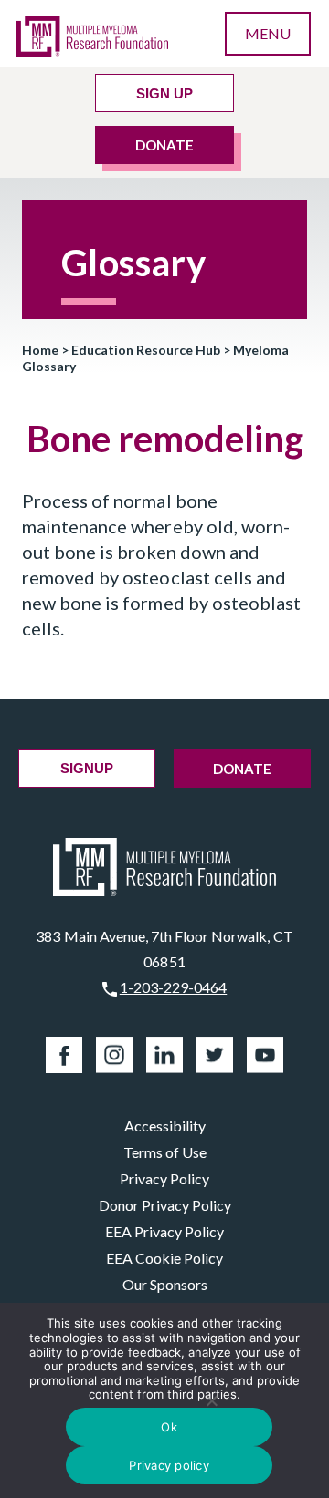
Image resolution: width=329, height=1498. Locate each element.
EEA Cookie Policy (164, 1257)
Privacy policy (169, 1465)
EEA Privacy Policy (164, 1231)
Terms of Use (165, 1152)
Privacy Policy (164, 1178)
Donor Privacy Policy (165, 1205)
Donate (164, 145)
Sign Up (164, 93)
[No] (212, 1400)
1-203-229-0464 (173, 987)
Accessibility (165, 1125)
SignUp (86, 768)
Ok (169, 1427)
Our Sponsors (164, 1284)
